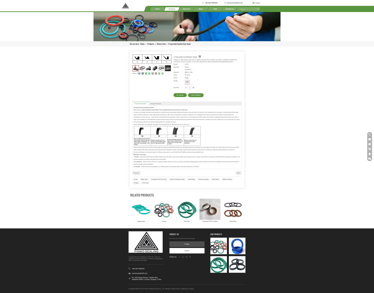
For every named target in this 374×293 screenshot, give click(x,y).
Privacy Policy (175, 288)
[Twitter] (186, 257)
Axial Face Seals (203, 179)
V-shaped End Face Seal (158, 179)
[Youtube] (190, 257)
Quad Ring (233, 221)
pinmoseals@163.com (139, 273)
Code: (175, 75)
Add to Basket (196, 95)
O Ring (164, 221)
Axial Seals (215, 179)
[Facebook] (179, 257)
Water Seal (144, 179)
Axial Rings (191, 179)
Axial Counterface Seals (177, 179)
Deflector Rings (227, 179)
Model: (176, 64)
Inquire (181, 95)
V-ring (135, 179)
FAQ (215, 9)
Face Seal (145, 183)
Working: (176, 67)
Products (172, 9)
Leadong (191, 288)
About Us (186, 9)
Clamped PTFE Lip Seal (210, 221)
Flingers (136, 183)
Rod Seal (187, 221)
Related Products (156, 103)
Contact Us (229, 9)
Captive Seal (141, 221)
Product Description (141, 103)
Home (157, 9)
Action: (176, 78)
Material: (176, 72)
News (200, 9)
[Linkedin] (183, 257)
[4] (187, 82)
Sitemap (167, 288)
